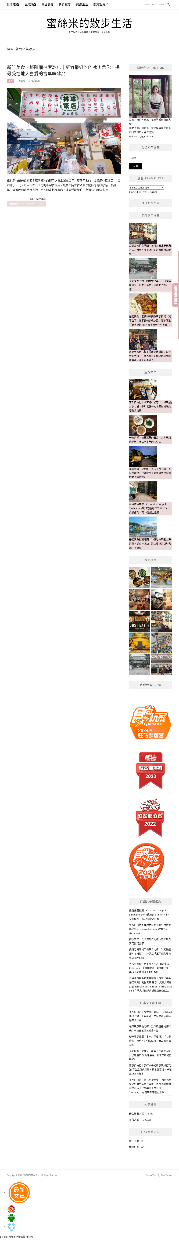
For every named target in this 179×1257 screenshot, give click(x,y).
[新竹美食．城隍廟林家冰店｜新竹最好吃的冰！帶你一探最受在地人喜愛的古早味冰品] (64, 130)
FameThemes (166, 1175)
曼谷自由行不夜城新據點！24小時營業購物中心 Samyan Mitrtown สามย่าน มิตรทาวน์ (150, 929)
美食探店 (65, 4)
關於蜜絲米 (100, 4)
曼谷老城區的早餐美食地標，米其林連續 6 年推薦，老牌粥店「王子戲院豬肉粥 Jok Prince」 (150, 953)
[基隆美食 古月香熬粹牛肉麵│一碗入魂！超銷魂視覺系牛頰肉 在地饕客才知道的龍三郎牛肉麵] (139, 621)
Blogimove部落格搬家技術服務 (16, 1237)
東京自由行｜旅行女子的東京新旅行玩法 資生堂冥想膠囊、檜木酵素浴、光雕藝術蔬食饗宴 (150, 1069)
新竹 (11, 81)
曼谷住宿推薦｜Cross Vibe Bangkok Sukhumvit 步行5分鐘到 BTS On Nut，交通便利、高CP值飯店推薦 (149, 914)
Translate (152, 192)
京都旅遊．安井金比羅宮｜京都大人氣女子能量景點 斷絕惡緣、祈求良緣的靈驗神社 (150, 1055)
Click (175, 295)
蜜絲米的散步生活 (89, 24)
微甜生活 (82, 4)
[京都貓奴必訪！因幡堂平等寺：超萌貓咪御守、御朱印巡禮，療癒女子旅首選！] (139, 664)
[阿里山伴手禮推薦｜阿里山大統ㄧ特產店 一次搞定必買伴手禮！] (161, 577)
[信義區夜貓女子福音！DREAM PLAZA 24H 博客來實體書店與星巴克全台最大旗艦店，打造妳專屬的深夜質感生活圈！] (161, 664)
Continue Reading (31, 204)
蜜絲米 (22, 81)
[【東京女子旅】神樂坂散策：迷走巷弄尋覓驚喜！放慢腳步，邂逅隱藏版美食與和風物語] (161, 599)
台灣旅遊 (30, 4)
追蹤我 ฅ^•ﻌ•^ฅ (150, 685)
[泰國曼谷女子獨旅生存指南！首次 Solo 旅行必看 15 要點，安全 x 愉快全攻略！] (139, 643)
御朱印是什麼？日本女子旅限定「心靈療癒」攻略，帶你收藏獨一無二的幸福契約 (150, 1040)
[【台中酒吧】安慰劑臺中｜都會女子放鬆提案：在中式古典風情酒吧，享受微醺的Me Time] (139, 599)
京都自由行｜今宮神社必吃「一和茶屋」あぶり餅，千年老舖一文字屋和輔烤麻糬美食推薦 (150, 1016)
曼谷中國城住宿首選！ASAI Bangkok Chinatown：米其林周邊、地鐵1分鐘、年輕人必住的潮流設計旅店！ (149, 968)
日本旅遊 (13, 4)
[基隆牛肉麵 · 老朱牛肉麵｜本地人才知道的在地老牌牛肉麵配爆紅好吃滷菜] (139, 577)
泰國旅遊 (48, 4)
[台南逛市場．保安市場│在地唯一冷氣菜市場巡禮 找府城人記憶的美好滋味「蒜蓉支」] (161, 643)
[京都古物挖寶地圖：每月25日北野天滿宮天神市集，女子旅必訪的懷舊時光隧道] (161, 621)
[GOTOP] (11, 1226)
